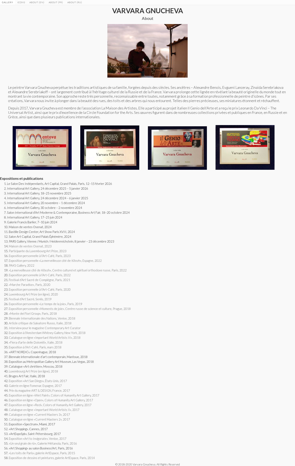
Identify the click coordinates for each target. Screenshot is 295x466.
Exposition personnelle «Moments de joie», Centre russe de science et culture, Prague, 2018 (70, 308)
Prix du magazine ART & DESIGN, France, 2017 (39, 390)
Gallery (7, 2)
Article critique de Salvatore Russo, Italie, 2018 (40, 323)
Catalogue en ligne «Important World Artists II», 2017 (44, 409)
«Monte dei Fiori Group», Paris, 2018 (33, 313)
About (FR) (56, 2)
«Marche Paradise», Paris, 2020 (29, 284)
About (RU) (74, 2)
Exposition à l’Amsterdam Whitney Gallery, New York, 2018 (47, 333)
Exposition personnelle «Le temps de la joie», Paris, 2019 (45, 304)
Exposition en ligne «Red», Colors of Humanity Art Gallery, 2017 (50, 405)
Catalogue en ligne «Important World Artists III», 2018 (44, 337)
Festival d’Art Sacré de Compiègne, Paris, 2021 (39, 280)
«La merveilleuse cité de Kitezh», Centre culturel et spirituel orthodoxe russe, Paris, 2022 (68, 270)
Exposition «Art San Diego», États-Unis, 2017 (38, 381)
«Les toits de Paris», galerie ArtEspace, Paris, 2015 (42, 453)
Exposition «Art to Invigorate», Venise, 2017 (37, 438)
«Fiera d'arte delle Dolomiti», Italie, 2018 (35, 342)
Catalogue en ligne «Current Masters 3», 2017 (39, 414)
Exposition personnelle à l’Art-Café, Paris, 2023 (40, 256)
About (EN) (37, 2)
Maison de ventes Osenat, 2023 (30, 246)
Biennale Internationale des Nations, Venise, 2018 (42, 318)
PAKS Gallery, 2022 (21, 265)
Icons (21, 2)
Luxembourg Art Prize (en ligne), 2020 (33, 294)
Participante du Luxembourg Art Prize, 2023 (37, 251)
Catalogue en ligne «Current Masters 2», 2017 (39, 419)
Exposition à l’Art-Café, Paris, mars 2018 (35, 347)
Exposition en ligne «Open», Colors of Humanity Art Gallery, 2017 (51, 400)
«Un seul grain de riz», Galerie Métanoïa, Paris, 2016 (43, 443)
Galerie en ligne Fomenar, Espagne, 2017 (35, 385)
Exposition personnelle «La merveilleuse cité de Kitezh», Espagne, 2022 (55, 260)
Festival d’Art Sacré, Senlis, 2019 (30, 299)
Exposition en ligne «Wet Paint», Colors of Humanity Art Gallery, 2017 (54, 395)
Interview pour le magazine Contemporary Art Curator (45, 328)
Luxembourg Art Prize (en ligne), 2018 (33, 371)
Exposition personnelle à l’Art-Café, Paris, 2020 (40, 289)
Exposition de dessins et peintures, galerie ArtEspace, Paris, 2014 (52, 458)
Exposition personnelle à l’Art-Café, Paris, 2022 (40, 275)
